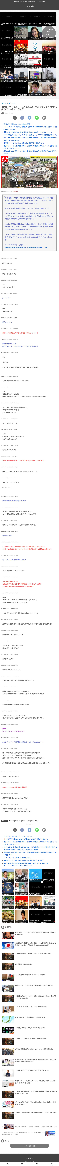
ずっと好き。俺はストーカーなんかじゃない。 (18, 836)
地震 (24, 820)
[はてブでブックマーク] (29, 118)
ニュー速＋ (5, 820)
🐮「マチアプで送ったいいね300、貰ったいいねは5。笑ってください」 (26, 839)
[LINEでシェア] (37, 118)
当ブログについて (29, 1161)
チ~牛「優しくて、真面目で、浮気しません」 (18, 857)
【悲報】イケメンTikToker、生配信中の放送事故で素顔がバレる (24, 143)
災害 (29, 820)
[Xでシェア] (15, 118)
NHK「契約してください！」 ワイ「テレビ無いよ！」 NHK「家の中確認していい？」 (30, 135)
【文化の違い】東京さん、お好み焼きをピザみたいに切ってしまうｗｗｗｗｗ (28, 132)
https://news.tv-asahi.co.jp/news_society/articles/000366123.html (26, 247)
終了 (37, 820)
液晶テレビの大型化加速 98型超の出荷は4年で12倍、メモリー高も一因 (26, 863)
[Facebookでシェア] (22, 118)
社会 (33, 820)
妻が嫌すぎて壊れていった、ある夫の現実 (17, 124)
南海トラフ (18, 820)
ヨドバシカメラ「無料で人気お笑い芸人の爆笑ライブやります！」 (24, 860)
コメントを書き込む (29, 1146)
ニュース (12, 820)
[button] (44, 118)
